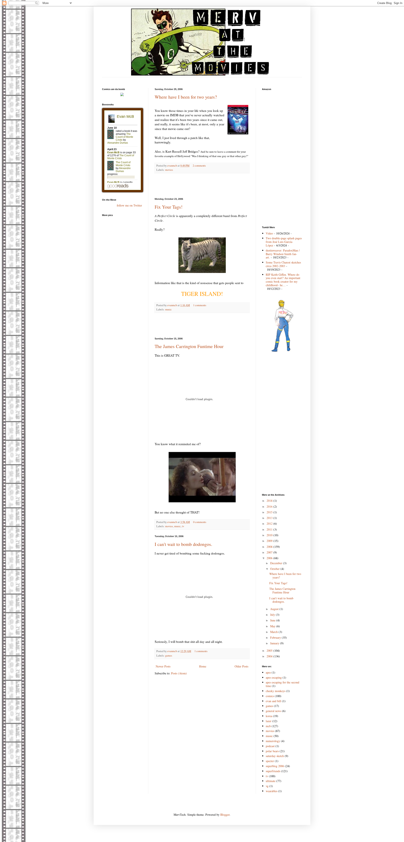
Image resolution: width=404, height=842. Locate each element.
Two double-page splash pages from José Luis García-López (284, 241)
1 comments (199, 305)
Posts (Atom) (179, 673)
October (275, 569)
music (168, 309)
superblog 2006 (275, 766)
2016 (270, 506)
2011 (270, 529)
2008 (270, 547)
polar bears (272, 751)
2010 (270, 535)
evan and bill (273, 701)
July (273, 615)
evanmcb (172, 165)
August (274, 609)
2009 (270, 541)
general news (273, 711)
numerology (273, 741)
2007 (270, 552)
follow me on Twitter (129, 205)
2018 (270, 501)
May (273, 626)
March (274, 632)
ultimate (270, 781)
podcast (270, 746)
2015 (270, 512)
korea (269, 716)
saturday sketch (275, 756)
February (276, 637)
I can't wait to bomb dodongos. (183, 544)
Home (202, 666)
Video (269, 233)
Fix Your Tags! (168, 207)
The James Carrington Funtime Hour (189, 346)
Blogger (225, 815)
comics (270, 696)
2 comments (199, 165)
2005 (270, 651)
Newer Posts (163, 666)
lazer (268, 721)
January (275, 643)
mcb (268, 726)
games (168, 655)
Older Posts (241, 666)
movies (169, 170)
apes (268, 672)
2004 (270, 656)
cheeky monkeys (275, 691)
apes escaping (274, 677)
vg (267, 786)
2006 (270, 558)
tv (183, 526)
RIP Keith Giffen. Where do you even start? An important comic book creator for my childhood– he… (283, 280)
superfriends (273, 771)
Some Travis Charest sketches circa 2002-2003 (283, 264)
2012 (270, 524)
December (276, 563)
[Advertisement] (202, 79)
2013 (270, 518)
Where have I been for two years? (186, 97)
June (273, 620)
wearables (271, 791)
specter (270, 761)
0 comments (199, 522)
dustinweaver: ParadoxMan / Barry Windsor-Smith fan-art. (283, 253)
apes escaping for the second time (282, 684)
